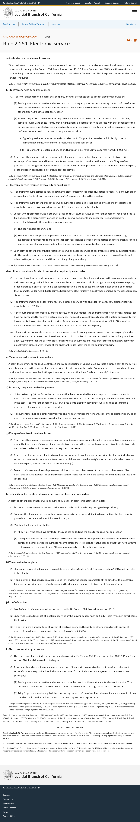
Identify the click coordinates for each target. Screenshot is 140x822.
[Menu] (134, 11)
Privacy (6, 807)
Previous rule (9, 20)
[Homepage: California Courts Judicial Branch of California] (6, 11)
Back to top (131, 20)
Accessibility (8, 799)
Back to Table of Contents (33, 20)
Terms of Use (9, 812)
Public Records (9, 803)
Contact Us (8, 795)
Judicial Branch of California (21, 3)
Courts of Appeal (92, 3)
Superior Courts (112, 3)
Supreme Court (73, 3)
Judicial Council (130, 3)
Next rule (56, 20)
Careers (6, 790)
